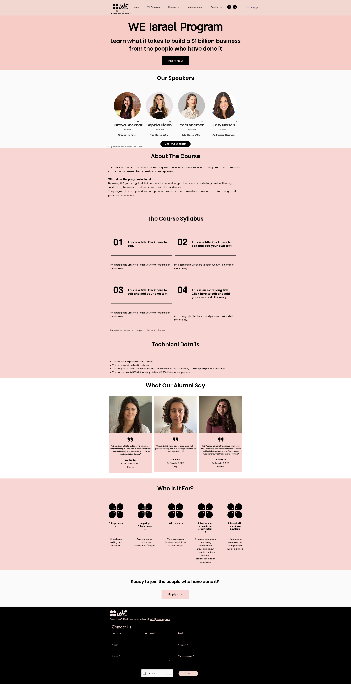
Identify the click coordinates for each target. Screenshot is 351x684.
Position (115, 645)
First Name (116, 633)
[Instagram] (229, 7)
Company (182, 645)
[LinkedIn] (235, 7)
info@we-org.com (160, 619)
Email (180, 633)
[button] (252, 7)
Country (115, 656)
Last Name (149, 633)
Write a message (185, 656)
